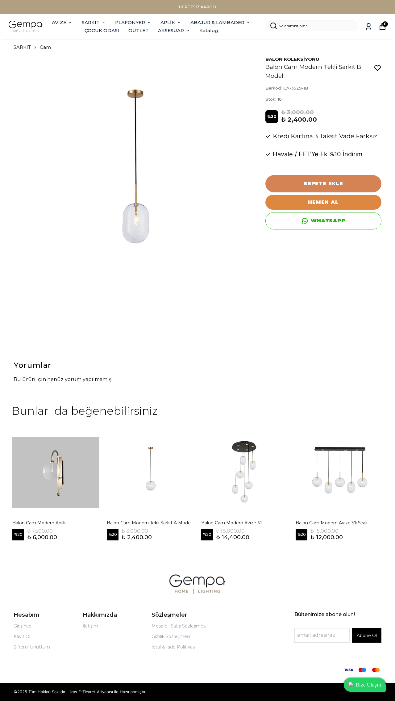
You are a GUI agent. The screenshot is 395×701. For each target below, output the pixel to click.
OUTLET (138, 30)
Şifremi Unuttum (32, 647)
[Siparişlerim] (368, 27)
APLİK (167, 22)
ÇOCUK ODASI (102, 30)
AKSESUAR (171, 30)
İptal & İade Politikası (174, 647)
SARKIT (91, 22)
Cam (45, 47)
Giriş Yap (22, 626)
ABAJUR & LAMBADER (217, 22)
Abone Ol (367, 635)
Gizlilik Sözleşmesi (171, 636)
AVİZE (59, 22)
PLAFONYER (130, 22)
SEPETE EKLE (323, 184)
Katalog (208, 30)
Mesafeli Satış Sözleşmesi (179, 626)
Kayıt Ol (22, 636)
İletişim (90, 626)
